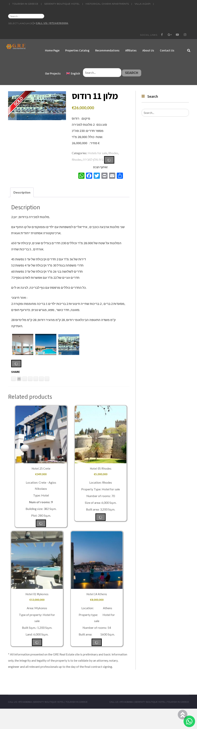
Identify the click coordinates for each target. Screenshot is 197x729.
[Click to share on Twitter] (30, 378)
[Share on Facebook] (35, 378)
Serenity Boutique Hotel (62, 3)
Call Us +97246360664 (20, 702)
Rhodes (113, 153)
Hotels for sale (97, 153)
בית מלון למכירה (93, 159)
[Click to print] (19, 378)
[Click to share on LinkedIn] (13, 378)
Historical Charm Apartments (107, 3)
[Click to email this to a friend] (24, 378)
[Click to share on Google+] (41, 378)
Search (131, 73)
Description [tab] (21, 192)
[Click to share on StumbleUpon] (47, 378)
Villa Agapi (143, 3)
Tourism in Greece (25, 3)
